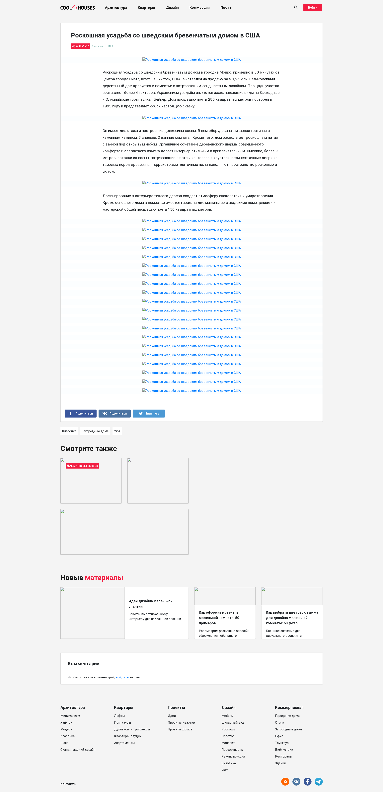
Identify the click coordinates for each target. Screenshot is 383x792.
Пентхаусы (122, 722)
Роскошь (228, 729)
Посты (226, 7)
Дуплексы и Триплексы (132, 729)
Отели (279, 722)
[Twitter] (149, 414)
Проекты (176, 707)
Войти (312, 7)
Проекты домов (180, 729)
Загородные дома (288, 729)
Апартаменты (124, 743)
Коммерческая (289, 707)
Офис (279, 736)
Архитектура (116, 7)
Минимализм (70, 716)
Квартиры (146, 7)
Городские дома (287, 716)
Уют (224, 770)
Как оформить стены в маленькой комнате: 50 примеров (219, 617)
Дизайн (172, 7)
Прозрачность (232, 750)
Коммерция (200, 7)
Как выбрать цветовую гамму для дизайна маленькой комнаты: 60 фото (292, 617)
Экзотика (228, 763)
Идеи (172, 716)
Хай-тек (66, 722)
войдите (122, 677)
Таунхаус (282, 743)
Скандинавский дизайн (77, 750)
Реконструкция (233, 756)
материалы (104, 578)
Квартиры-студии (127, 736)
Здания (280, 763)
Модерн (66, 729)
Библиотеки (284, 750)
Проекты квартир (181, 722)
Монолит (228, 743)
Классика (67, 736)
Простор (228, 736)
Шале (64, 743)
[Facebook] (81, 414)
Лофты (119, 716)
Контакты (68, 784)
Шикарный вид (232, 722)
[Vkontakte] (115, 414)
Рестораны (283, 756)
